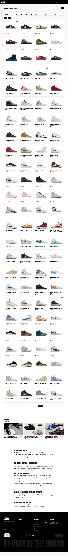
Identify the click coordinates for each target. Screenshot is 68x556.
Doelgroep (6, 14)
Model (26, 14)
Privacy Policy (21, 552)
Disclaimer (16, 552)
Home (6, 5)
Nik (28, 456)
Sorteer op (55, 14)
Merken (20, 528)
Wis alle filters (14, 17)
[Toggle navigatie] (66, 2)
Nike (9, 5)
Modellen (20, 526)
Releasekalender (28, 2)
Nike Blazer (17, 452)
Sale (38, 2)
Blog (42, 2)
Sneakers (20, 2)
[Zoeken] (62, 8)
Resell (34, 2)
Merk (16, 14)
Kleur (45, 14)
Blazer (9, 17)
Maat (36, 14)
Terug (4, 5)
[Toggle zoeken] (61, 2)
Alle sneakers (21, 521)
